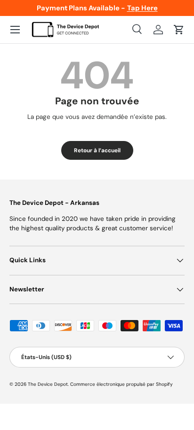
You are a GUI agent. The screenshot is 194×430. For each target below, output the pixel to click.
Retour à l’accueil (97, 150)
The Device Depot (48, 384)
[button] (179, 29)
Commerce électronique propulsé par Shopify (121, 384)
